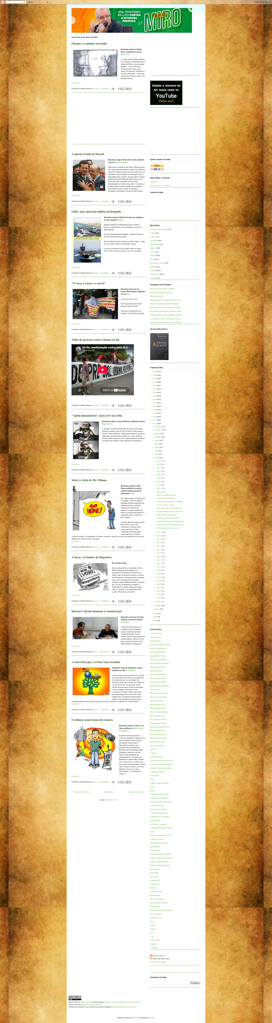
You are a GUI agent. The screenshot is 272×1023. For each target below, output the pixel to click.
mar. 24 (159, 485)
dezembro (158, 426)
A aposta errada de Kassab (88, 154)
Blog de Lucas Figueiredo (158, 693)
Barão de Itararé (155, 641)
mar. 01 (159, 601)
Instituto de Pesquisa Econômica (161, 802)
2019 (155, 396)
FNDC (152, 790)
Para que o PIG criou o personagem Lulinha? (165, 307)
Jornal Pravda (154, 820)
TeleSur (152, 925)
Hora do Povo (107, 424)
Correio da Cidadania (157, 772)
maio (156, 450)
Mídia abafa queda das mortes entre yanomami (165, 322)
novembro (158, 430)
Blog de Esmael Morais (158, 674)
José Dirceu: (125, 622)
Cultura (152, 237)
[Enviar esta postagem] (113, 88)
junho (157, 447)
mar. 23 (159, 488)
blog (127, 294)
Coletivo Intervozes (156, 757)
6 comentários (104, 88)
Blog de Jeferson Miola (158, 678)
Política (152, 270)
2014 (155, 413)
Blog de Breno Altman (157, 656)
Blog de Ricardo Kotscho (158, 734)
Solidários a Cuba (156, 918)
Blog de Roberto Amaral (158, 738)
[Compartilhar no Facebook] (127, 88)
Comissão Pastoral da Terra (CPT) (161, 760)
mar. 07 (159, 580)
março (157, 457)
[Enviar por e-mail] (119, 88)
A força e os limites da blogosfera (92, 557)
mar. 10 (159, 570)
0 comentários (104, 273)
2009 (155, 617)
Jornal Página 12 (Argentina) (160, 816)
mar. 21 (159, 532)
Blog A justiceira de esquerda (160, 644)
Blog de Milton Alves (157, 715)
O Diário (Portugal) (156, 839)
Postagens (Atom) (111, 800)
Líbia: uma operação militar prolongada (96, 211)
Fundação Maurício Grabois (159, 794)
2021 (155, 389)
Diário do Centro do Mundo (159, 783)
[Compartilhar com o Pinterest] (130, 88)
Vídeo (152, 278)
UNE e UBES (155, 940)
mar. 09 (159, 574)
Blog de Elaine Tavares (157, 667)
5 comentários (104, 601)
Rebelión (153, 888)
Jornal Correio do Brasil (158, 809)
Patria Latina (154, 873)
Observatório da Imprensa (159, 843)
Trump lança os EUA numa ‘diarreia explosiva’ (166, 300)
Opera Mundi (154, 846)
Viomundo (153, 947)
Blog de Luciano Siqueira (158, 697)
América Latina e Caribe (158, 229)
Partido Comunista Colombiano (160, 854)
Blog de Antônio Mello (158, 648)
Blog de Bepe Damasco (158, 652)
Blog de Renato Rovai (157, 730)
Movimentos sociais (157, 263)
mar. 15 (159, 553)
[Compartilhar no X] (124, 88)
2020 (155, 392)
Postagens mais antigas (135, 792)
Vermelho (153, 944)
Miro (152, 259)
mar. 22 (159, 492)
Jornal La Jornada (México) (159, 813)
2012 (155, 420)
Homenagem (154, 244)
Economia (153, 240)
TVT (151, 932)
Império (152, 248)
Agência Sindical (156, 637)
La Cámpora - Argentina (158, 824)
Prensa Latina (154, 884)
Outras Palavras (155, 850)
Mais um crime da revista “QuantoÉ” (162, 288)
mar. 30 (159, 464)
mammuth (135, 1017)
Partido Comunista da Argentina (161, 858)
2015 (155, 409)
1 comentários (104, 201)
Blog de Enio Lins (156, 671)
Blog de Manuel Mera (157, 704)
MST (152, 831)
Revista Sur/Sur (155, 914)
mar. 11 (159, 567)
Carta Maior (130, 670)
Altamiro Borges (159, 956)
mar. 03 (159, 594)
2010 (155, 613)
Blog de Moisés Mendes (158, 719)
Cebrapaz (153, 753)
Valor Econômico (121, 162)
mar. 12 (159, 563)
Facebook (153, 182)
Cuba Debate (154, 775)
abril (156, 454)
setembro (158, 437)
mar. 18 (159, 542)
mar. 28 (159, 471)
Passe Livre (125, 54)
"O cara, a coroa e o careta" (89, 283)
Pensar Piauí (154, 876)
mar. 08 (159, 577)
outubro (157, 433)
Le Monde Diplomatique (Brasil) (161, 828)
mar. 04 (159, 591)
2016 (155, 406)
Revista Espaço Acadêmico (159, 902)
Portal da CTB (155, 880)
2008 (155, 620)
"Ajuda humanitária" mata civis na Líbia (97, 415)
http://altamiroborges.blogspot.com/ (124, 1007)
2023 (155, 382)
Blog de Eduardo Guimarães (159, 663)
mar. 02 (159, 598)
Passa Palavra (154, 869)
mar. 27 (159, 474)
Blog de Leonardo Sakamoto (159, 686)
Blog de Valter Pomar (157, 745)
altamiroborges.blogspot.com (91, 1004)
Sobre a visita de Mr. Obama (89, 480)
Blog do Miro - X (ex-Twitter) (160, 185)
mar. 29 (159, 467)
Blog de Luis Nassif (157, 700)
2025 (155, 375)
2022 (155, 385)
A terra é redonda (156, 633)
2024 (155, 378)
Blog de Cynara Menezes (158, 659)
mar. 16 (159, 549)
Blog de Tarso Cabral (157, 742)
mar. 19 (159, 539)
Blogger (151, 1017)
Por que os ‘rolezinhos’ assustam (161, 292)
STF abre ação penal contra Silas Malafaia (164, 303)
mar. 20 (159, 535)
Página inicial (108, 792)
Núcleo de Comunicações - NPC (161, 835)
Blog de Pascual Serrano (158, 723)
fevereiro (158, 605)
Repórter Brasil (155, 895)
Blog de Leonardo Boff (158, 682)
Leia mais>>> (76, 83)
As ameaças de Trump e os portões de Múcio (165, 318)
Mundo (152, 267)
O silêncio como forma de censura (92, 720)
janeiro (157, 609)
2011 (155, 423)
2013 (155, 416)
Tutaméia (153, 929)
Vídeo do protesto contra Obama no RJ (95, 340)
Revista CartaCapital (157, 899)
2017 (155, 403)
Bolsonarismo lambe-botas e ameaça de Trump (165, 311)
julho (157, 444)
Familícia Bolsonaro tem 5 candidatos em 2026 (165, 315)
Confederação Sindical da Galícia (161, 764)
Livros (152, 252)
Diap (151, 779)
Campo (152, 233)
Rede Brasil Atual (156, 891)
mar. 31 (159, 461)
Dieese (152, 787)
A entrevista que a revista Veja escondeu (96, 662)
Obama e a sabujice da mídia (89, 43)
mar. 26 (159, 478)
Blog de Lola (154, 689)
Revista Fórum (155, 906)
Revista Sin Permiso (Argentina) (161, 910)
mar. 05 (159, 587)
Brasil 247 (153, 749)
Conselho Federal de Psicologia (160, 768)
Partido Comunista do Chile (159, 861)
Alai (131, 493)
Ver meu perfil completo (158, 962)
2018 (155, 399)
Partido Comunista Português (160, 865)
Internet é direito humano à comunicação (97, 611)
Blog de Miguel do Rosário (159, 712)
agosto (157, 440)
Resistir (120, 220)
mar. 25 (159, 481)
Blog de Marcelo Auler (158, 708)
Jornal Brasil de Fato (157, 805)
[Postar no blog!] (122, 88)
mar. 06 (159, 584)
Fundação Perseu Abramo (159, 798)
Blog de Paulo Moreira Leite (159, 727)
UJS (151, 936)
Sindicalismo (154, 274)
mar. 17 (159, 546)
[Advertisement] (108, 120)
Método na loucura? (156, 296)
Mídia (152, 255)
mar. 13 (159, 560)
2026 (155, 371)
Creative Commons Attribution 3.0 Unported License (122, 1002)
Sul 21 (152, 921)
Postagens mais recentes (82, 792)
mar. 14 (159, 556)
